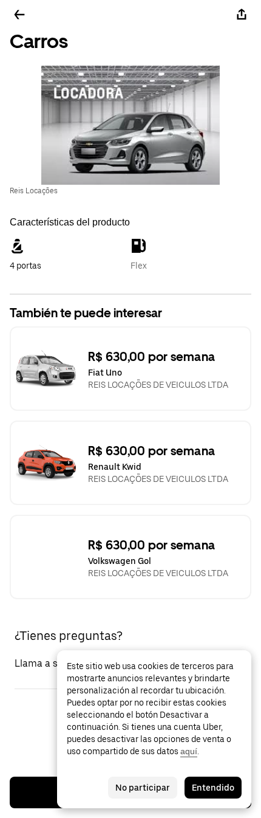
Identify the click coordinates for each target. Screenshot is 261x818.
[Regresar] (19, 14)
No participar (142, 787)
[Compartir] (241, 14)
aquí (188, 751)
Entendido (213, 787)
